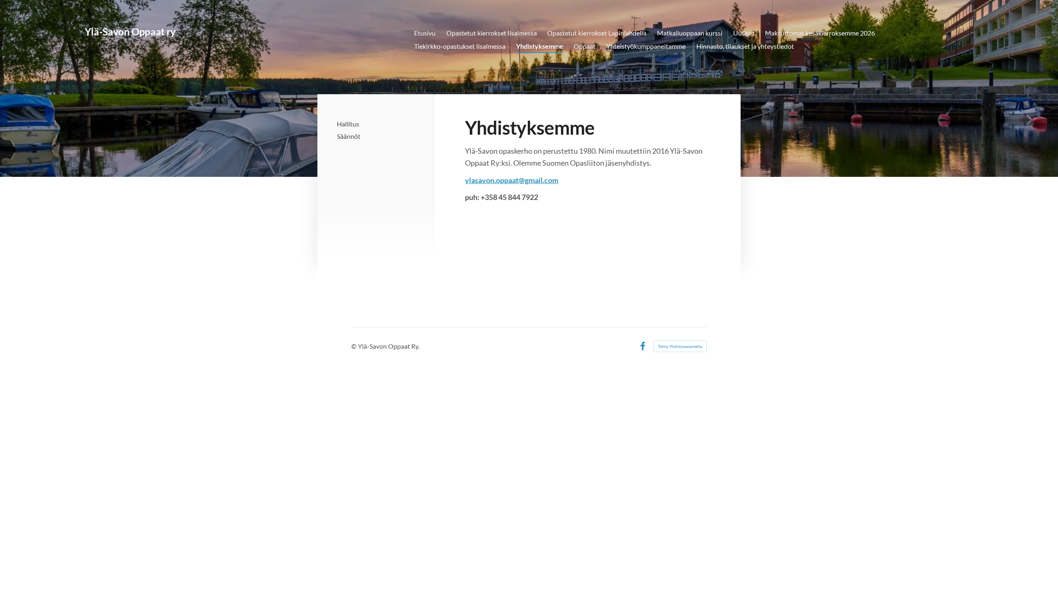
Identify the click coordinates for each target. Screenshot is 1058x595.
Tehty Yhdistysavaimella (680, 346)
